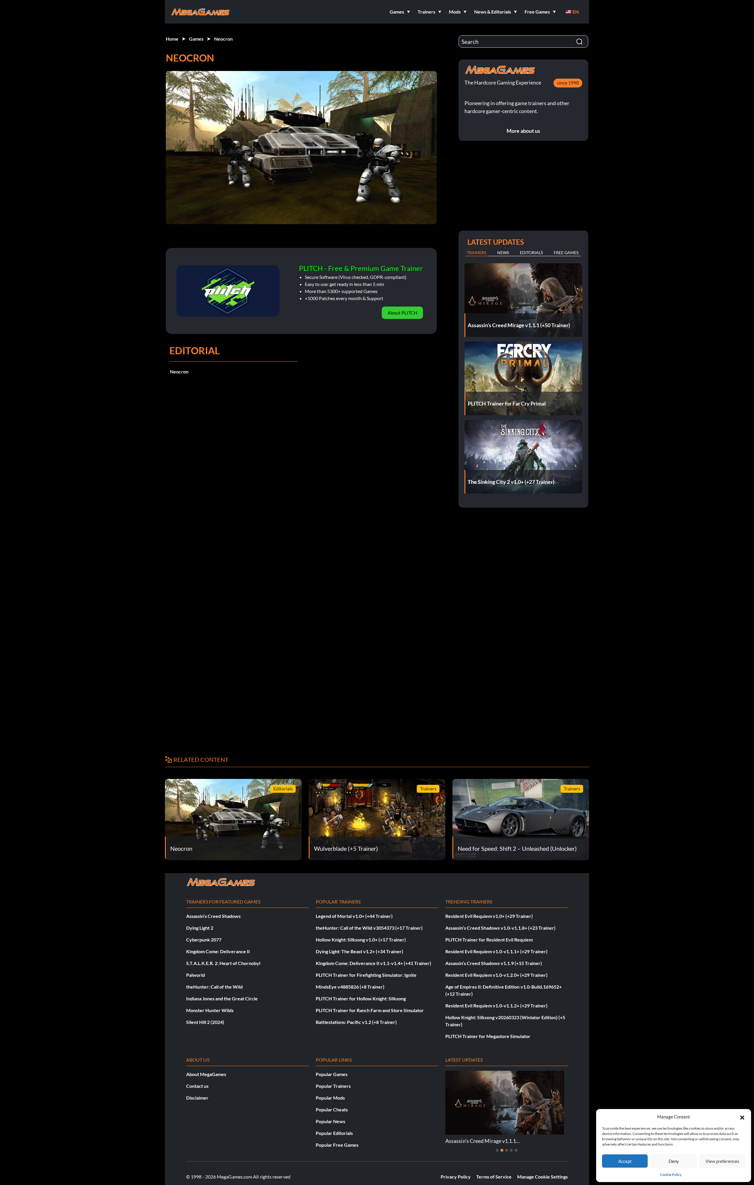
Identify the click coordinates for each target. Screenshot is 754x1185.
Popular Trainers (333, 1086)
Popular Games (332, 1074)
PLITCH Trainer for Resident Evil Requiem (489, 939)
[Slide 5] (516, 1150)
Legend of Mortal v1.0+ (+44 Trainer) (354, 916)
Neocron (223, 39)
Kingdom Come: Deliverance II (218, 951)
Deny (674, 1161)
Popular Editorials (334, 1133)
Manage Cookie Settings (542, 1176)
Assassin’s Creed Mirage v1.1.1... (482, 1141)
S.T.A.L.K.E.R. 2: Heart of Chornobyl (223, 963)
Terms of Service (494, 1176)
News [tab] (503, 252)
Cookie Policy (671, 1174)
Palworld (195, 975)
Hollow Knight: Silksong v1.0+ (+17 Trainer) (361, 939)
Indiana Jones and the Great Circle (222, 998)
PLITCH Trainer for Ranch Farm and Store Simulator (370, 1010)
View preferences (722, 1161)
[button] (742, 1117)
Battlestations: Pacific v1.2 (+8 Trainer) (356, 1022)
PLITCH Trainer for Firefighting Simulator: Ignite (366, 975)
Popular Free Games (337, 1145)
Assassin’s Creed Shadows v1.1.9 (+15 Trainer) (493, 963)
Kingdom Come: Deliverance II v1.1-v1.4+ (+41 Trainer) (373, 963)
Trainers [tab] (476, 252)
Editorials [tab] (531, 252)
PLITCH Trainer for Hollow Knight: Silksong (361, 998)
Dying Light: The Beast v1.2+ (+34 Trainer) (359, 951)
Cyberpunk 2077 (203, 939)
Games (196, 39)
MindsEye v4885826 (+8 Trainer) (350, 986)
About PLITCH (402, 312)
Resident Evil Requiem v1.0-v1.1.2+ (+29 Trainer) (496, 1005)
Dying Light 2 (199, 928)
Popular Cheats (332, 1109)
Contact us (197, 1086)
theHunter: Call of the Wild (214, 986)
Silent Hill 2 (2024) (205, 1022)
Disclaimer (197, 1097)
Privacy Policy (456, 1176)
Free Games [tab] (566, 252)
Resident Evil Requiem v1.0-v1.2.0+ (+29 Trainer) (496, 975)
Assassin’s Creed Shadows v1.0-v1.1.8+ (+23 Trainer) (500, 928)
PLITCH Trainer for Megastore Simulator (487, 1036)
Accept (625, 1161)
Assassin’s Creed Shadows (213, 916)
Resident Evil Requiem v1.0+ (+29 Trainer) (489, 916)
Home (172, 39)
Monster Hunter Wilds (210, 1010)
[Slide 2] (501, 1150)
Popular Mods (330, 1097)
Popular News (330, 1121)
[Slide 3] (506, 1150)
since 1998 (568, 82)
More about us (523, 131)
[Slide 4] (511, 1150)
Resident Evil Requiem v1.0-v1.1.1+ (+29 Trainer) (496, 951)
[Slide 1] (497, 1150)
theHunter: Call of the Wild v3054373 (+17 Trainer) (369, 928)
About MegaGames (206, 1074)
